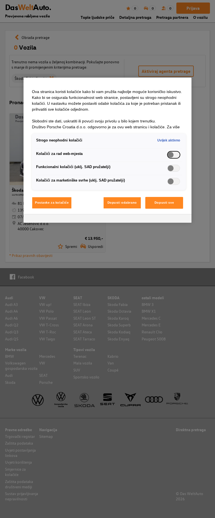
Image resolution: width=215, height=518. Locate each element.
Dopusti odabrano (122, 202)
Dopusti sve (164, 202)
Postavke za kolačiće (52, 202)
